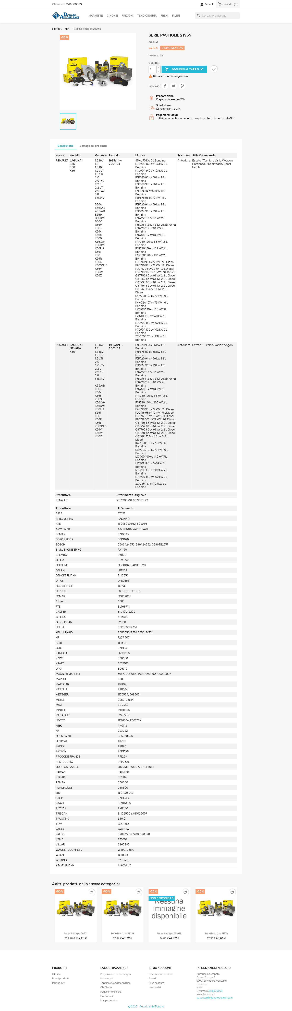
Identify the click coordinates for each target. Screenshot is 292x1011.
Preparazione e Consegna (115, 974)
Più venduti (58, 982)
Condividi (165, 86)
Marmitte (96, 15)
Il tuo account (160, 968)
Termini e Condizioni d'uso (115, 982)
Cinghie (112, 15)
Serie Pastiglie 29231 (75, 933)
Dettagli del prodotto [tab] (93, 146)
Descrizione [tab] (65, 146)
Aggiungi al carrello (184, 69)
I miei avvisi (155, 987)
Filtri (176, 15)
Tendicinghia (147, 15)
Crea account (156, 982)
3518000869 (74, 4)
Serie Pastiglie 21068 (122, 933)
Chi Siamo (106, 987)
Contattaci (106, 996)
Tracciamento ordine (161, 974)
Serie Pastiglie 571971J (169, 933)
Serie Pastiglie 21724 (216, 933)
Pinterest (182, 86)
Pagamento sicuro (110, 991)
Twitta (173, 86)
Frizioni (127, 15)
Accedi (152, 978)
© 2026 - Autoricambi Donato (146, 1006)
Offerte (56, 974)
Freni (164, 15)
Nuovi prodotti (60, 978)
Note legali (106, 978)
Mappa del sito (108, 1000)
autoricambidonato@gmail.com (215, 997)
